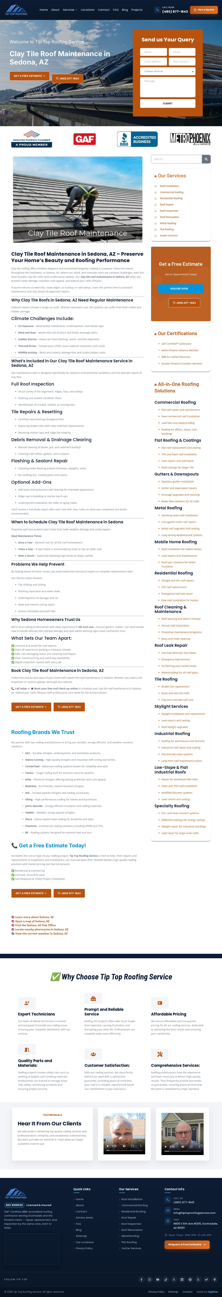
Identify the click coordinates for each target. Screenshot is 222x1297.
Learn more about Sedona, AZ (34, 917)
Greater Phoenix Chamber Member (181, 363)
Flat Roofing (129, 1242)
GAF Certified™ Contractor (176, 343)
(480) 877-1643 (183, 1200)
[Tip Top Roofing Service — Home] (16, 10)
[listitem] (141, 1279)
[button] (70, 10)
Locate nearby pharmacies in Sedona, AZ (41, 929)
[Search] (206, 159)
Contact (104, 10)
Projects (137, 10)
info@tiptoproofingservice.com (194, 1211)
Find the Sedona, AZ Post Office (35, 925)
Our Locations (85, 1242)
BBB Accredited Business (175, 356)
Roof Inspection (132, 1224)
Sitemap (81, 1236)
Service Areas (84, 1217)
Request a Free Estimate (184, 1244)
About (55, 10)
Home (44, 10)
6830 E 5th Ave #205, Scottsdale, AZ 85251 (195, 1224)
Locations (88, 10)
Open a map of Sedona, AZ (32, 921)
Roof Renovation (132, 1230)
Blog (125, 10)
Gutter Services (131, 1248)
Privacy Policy (84, 1248)
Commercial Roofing (135, 1205)
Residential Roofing (134, 1211)
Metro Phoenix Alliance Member (180, 350)
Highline (213, 1292)
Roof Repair (129, 1217)
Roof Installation (132, 1199)
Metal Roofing (130, 1236)
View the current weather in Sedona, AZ (41, 933)
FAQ (115, 10)
